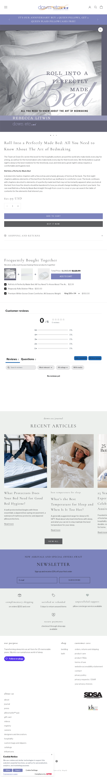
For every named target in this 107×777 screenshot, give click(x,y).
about (6, 700)
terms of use (80, 662)
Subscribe (75, 580)
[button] (53, 330)
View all (53, 541)
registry (7, 726)
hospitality (8, 739)
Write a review (94, 358)
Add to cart (53, 216)
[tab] (28, 359)
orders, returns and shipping (87, 649)
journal (7, 704)
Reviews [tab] (13, 359)
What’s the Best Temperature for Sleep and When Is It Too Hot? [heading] (72, 504)
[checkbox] (77, 367)
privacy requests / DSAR (85, 679)
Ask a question (80, 358)
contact (78, 671)
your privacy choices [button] (83, 684)
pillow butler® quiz (11, 713)
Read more (9, 524)
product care (80, 653)
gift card (7, 717)
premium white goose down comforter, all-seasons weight (34, 293)
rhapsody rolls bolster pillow (20, 289)
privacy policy (80, 675)
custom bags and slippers (15, 743)
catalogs (8, 747)
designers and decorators (15, 734)
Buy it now (53, 224)
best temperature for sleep (66, 492)
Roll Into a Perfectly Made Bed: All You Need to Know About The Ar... (37, 284)
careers (7, 730)
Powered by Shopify (60, 770)
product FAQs (81, 658)
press (6, 708)
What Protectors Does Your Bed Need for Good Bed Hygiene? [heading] (23, 498)
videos (7, 721)
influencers (9, 751)
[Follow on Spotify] (57, 761)
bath (63, 653)
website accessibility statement (89, 666)
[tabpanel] (53, 385)
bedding (64, 649)
